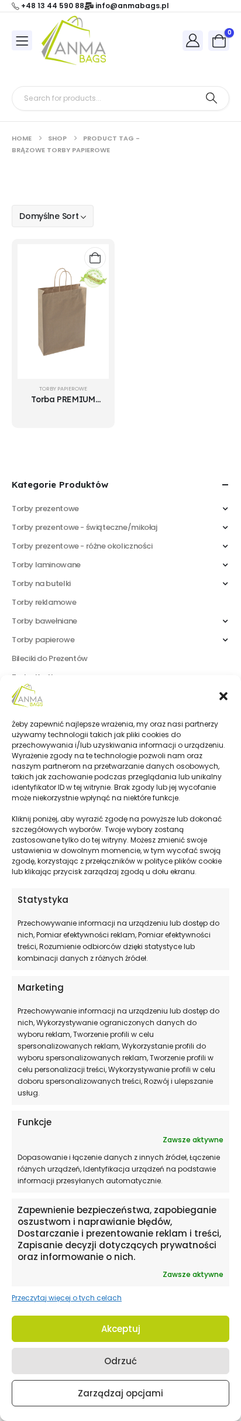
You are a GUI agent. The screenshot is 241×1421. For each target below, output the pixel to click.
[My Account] (193, 40)
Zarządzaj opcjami (120, 1393)
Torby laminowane (46, 564)
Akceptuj (120, 1329)
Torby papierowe (63, 388)
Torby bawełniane (44, 620)
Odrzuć (120, 1361)
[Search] (211, 98)
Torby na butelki (41, 583)
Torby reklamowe (44, 602)
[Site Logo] (74, 40)
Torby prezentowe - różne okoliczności (82, 546)
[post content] (63, 311)
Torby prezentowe (45, 508)
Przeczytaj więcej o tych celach (67, 1298)
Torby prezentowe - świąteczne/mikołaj (84, 527)
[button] (223, 695)
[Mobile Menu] (22, 40)
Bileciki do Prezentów (50, 658)
